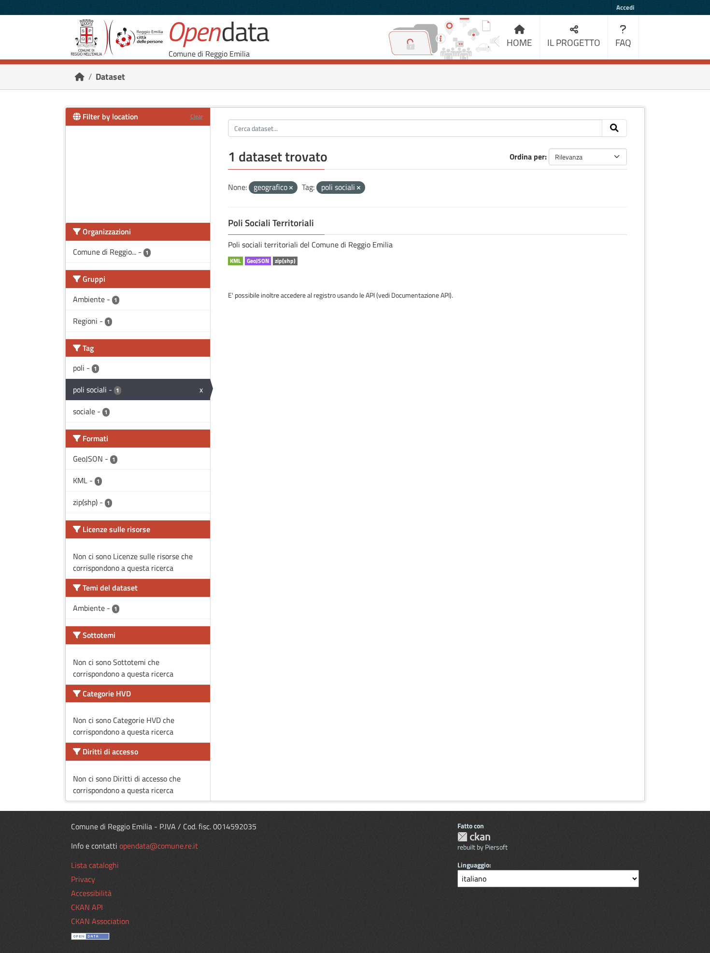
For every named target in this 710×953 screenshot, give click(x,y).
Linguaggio (473, 865)
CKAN (473, 837)
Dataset (110, 76)
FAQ (623, 42)
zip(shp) (285, 261)
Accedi (625, 7)
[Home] (80, 76)
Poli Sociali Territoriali (271, 223)
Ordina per (527, 156)
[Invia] (614, 128)
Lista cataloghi (95, 865)
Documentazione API (420, 295)
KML (235, 261)
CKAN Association (100, 921)
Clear (196, 116)
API (370, 295)
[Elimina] (291, 188)
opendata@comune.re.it (158, 846)
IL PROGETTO (573, 42)
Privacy (83, 879)
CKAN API (87, 907)
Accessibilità (91, 893)
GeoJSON (258, 261)
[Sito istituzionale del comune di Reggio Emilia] (117, 37)
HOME (519, 42)
